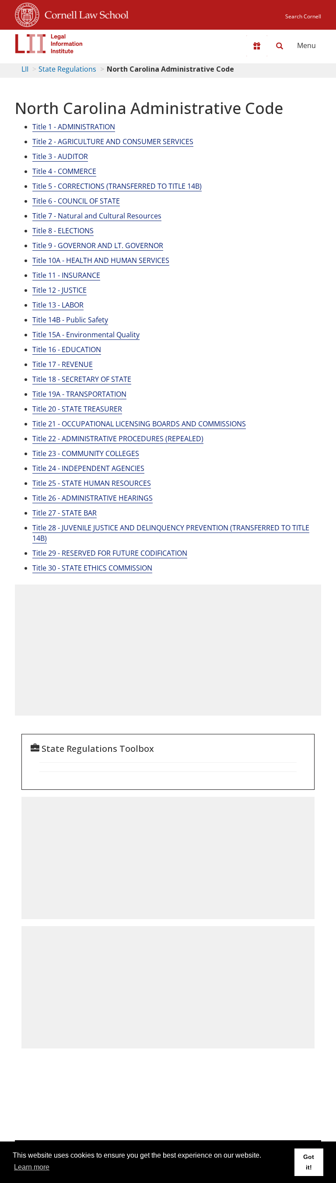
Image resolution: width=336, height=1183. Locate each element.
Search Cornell (303, 16)
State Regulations (67, 69)
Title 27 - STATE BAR (64, 513)
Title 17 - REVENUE (62, 364)
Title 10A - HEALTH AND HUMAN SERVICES (100, 260)
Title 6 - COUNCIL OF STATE (76, 201)
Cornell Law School (84, 13)
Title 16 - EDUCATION (66, 349)
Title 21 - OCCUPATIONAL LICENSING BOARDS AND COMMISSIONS (139, 424)
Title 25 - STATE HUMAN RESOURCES (91, 483)
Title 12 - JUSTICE (59, 290)
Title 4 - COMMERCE (64, 171)
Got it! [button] (308, 1162)
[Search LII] (279, 45)
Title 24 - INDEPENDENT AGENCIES (88, 468)
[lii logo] (49, 43)
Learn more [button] (31, 1167)
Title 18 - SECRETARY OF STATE (81, 379)
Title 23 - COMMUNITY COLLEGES (85, 453)
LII (24, 69)
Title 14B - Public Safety (70, 320)
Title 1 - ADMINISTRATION (73, 126)
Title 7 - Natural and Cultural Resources (96, 216)
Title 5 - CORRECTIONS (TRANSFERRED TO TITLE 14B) (117, 186)
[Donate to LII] (256, 45)
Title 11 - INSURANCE (66, 275)
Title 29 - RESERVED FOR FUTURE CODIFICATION (109, 553)
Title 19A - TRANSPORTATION (79, 394)
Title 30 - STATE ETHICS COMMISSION (92, 568)
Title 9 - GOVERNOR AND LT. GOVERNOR (97, 245)
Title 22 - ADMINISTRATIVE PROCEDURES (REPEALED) (117, 438)
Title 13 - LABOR (58, 305)
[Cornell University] (27, 13)
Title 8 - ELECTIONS (63, 230)
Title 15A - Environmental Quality (86, 334)
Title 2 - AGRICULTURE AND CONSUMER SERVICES (112, 141)
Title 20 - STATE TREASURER (77, 409)
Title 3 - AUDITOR (60, 156)
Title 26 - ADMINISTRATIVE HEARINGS (92, 498)
